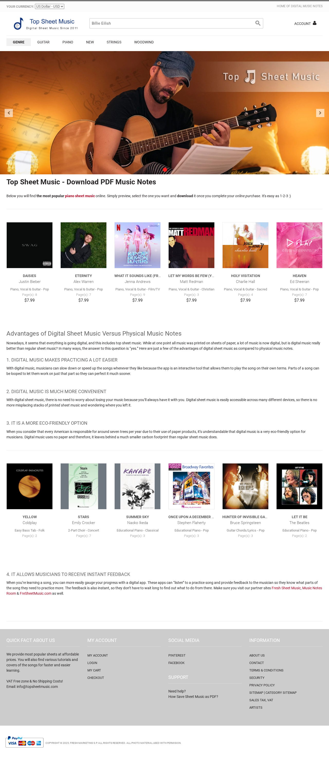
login (92, 663)
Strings (114, 42)
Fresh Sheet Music (286, 588)
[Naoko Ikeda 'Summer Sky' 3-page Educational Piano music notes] (137, 486)
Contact (256, 663)
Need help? (177, 691)
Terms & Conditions (266, 670)
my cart (94, 670)
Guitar (43, 42)
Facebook (176, 663)
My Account (97, 655)
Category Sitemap (281, 693)
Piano (67, 42)
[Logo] (45, 23)
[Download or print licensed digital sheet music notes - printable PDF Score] (164, 112)
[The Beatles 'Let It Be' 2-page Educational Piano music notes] (299, 486)
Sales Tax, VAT (261, 700)
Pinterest (177, 655)
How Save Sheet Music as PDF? (193, 697)
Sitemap (256, 693)
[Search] (258, 23)
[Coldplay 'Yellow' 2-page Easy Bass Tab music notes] (29, 486)
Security (256, 678)
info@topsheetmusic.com (37, 687)
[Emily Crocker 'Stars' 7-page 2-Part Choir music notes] (83, 486)
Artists (255, 707)
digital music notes (307, 6)
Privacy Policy (262, 685)
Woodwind (144, 42)
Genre (18, 42)
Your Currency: (20, 6)
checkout (95, 678)
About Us (257, 655)
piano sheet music (80, 196)
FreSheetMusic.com (35, 593)
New (90, 42)
